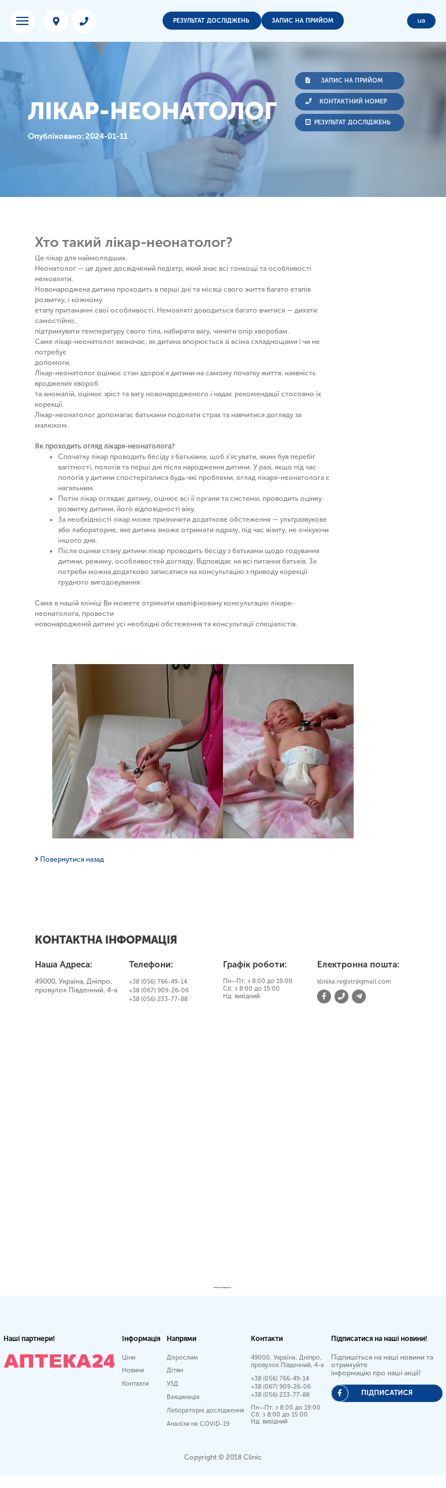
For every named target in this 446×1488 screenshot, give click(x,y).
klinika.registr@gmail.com (354, 981)
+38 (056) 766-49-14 (158, 981)
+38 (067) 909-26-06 (159, 990)
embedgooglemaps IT (226, 1288)
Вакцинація (183, 1397)
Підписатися (387, 1393)
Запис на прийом (302, 20)
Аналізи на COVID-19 (198, 1424)
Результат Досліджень (212, 20)
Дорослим (182, 1357)
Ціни (128, 1357)
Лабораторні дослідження (205, 1410)
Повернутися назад (71, 859)
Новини (133, 1370)
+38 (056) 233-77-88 (158, 999)
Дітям (175, 1370)
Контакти (135, 1383)
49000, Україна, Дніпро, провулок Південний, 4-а (287, 1361)
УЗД (172, 1383)
